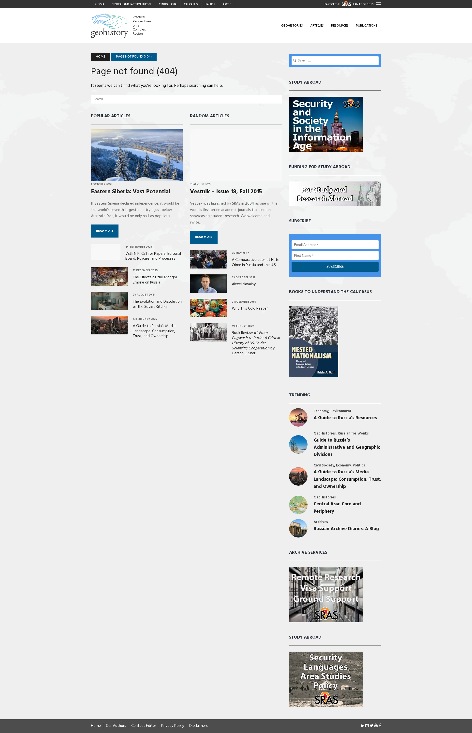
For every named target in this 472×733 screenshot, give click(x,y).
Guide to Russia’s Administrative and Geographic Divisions (347, 448)
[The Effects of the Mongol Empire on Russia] (109, 282)
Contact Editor (143, 726)
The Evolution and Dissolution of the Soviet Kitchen (157, 304)
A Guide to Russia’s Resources (345, 418)
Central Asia (168, 4)
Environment (341, 411)
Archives (321, 522)
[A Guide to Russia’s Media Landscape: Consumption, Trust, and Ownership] (109, 331)
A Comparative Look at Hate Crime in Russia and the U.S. (255, 262)
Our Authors (116, 726)
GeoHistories (292, 26)
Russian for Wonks (353, 433)
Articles (317, 26)
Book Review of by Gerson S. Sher (256, 343)
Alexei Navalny (244, 284)
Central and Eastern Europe (131, 4)
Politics (359, 465)
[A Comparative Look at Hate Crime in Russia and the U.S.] (208, 265)
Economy (321, 411)
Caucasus (191, 4)
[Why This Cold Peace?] (208, 314)
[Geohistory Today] (137, 25)
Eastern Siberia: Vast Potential (130, 191)
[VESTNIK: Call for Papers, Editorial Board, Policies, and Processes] (105, 257)
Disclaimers (198, 726)
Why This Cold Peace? (250, 308)
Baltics (210, 4)
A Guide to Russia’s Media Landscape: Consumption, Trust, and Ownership (154, 331)
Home (96, 726)
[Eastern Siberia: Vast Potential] (137, 177)
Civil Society (324, 465)
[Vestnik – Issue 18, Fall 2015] (236, 177)
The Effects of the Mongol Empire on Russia (155, 280)
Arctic (227, 4)
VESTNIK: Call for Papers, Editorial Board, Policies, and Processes (153, 256)
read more (104, 230)
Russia (99, 4)
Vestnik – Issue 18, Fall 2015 (226, 191)
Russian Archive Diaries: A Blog (346, 529)
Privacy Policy (172, 726)
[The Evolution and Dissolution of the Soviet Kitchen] (109, 307)
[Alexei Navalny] (208, 289)
